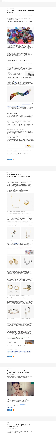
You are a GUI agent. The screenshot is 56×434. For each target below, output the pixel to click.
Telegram (22, 153)
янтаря (23, 104)
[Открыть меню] (1, 1)
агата (15, 82)
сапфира (22, 106)
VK (24, 153)
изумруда (27, 104)
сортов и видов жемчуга (22, 331)
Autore (16, 325)
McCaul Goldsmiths (28, 246)
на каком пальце (10, 151)
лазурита (17, 106)
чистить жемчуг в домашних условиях (18, 337)
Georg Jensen (15, 276)
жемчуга (13, 106)
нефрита (9, 106)
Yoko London (15, 320)
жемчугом (16, 243)
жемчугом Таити (21, 246)
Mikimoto (20, 273)
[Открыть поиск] (55, 1)
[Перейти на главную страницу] (6, 1)
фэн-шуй (30, 140)
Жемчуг (8, 213)
